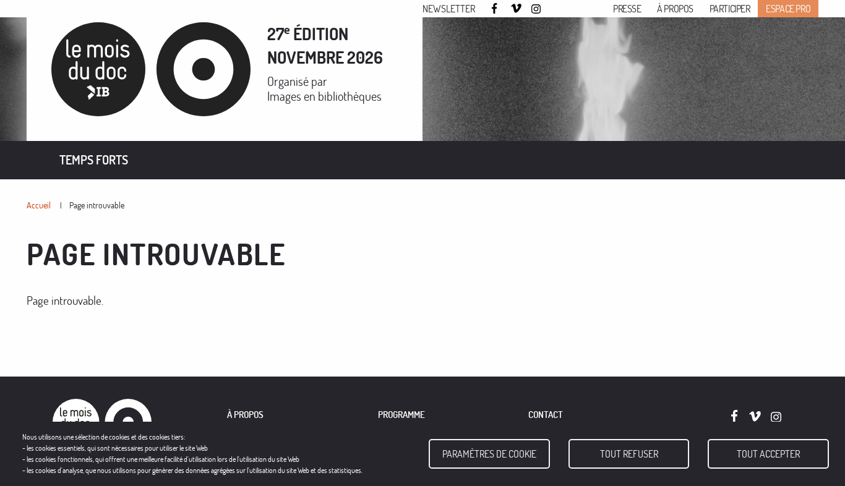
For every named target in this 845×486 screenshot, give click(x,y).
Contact (545, 414)
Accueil (39, 205)
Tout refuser (629, 454)
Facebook (496, 8)
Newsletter (448, 9)
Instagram (537, 9)
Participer (730, 8)
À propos (675, 8)
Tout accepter (768, 454)
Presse (627, 8)
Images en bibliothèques (324, 96)
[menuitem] (94, 160)
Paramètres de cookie (489, 454)
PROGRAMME (401, 414)
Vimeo (516, 9)
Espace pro (788, 8)
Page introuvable (96, 205)
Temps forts (93, 160)
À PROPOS (245, 414)
